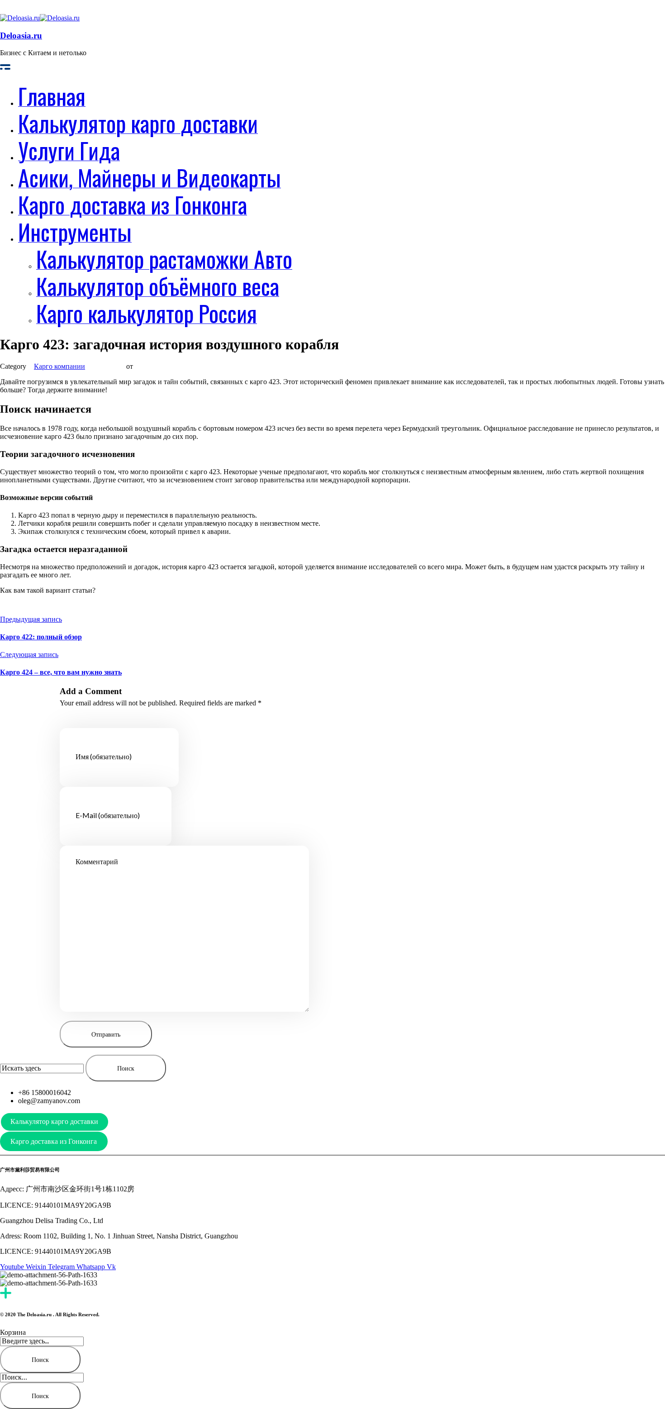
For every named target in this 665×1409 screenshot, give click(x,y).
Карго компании (59, 366)
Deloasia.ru (21, 35)
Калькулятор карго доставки (54, 1121)
